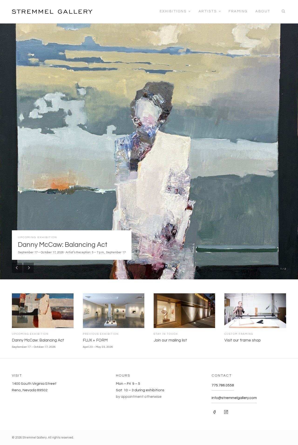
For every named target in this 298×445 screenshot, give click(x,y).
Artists (208, 11)
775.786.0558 (223, 385)
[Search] (283, 12)
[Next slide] (29, 268)
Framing (238, 11)
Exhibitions (173, 11)
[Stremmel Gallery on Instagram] (226, 412)
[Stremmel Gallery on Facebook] (214, 412)
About (263, 11)
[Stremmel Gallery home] (52, 12)
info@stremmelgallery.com (234, 398)
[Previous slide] (17, 268)
